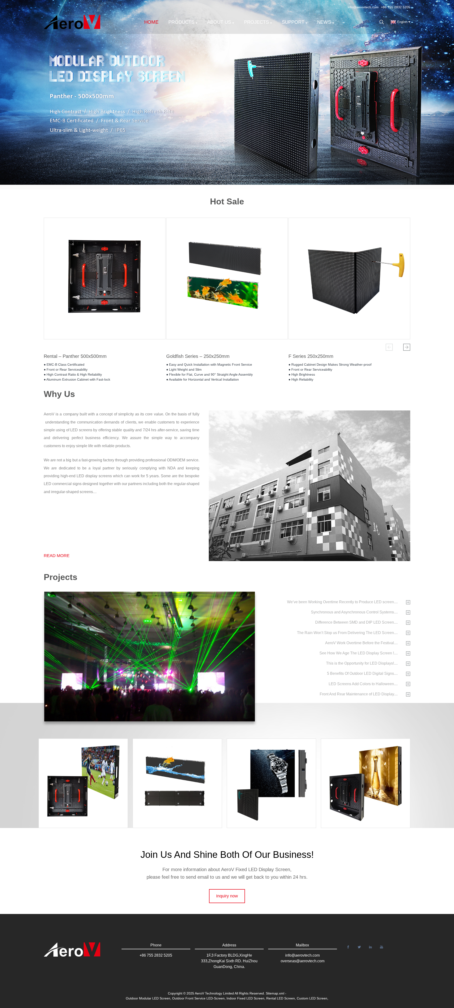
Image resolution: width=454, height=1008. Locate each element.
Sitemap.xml (275, 993)
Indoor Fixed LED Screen (245, 998)
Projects (256, 22)
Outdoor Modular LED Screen (148, 998)
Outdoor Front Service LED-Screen (198, 998)
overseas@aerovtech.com (302, 961)
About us (219, 22)
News (324, 22)
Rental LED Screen (280, 998)
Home (151, 22)
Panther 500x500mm (370, 772)
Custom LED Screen (312, 998)
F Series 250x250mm (310, 356)
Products (181, 22)
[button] (389, 347)
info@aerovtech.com (363, 7)
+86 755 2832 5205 (395, 7)
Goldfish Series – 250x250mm (198, 356)
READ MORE (57, 555)
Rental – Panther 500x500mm (75, 356)
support (293, 22)
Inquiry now (227, 896)
